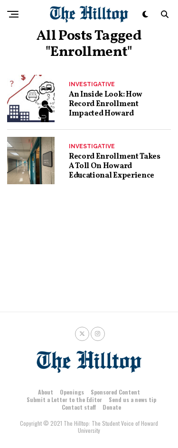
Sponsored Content (115, 392)
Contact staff (79, 407)
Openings (72, 392)
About (45, 392)
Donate (112, 407)
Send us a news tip (132, 399)
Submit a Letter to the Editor (64, 399)
